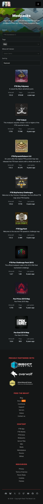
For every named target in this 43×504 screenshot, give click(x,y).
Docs (21, 401)
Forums (21, 453)
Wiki (21, 444)
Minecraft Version (8, 49)
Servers (21, 410)
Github (21, 456)
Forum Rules (21, 475)
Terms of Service (21, 472)
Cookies (21, 478)
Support (21, 407)
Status (21, 413)
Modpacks (21, 438)
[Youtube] (28, 493)
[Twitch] (24, 493)
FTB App (21, 429)
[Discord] (6, 493)
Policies (21, 481)
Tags (4, 39)
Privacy (21, 469)
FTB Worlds (21, 432)
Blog (21, 398)
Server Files (21, 441)
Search (4, 30)
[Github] (37, 493)
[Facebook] (33, 493)
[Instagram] (19, 493)
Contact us (21, 416)
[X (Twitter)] (15, 493)
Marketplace (21, 450)
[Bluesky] (10, 493)
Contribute (21, 404)
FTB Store (21, 435)
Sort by (4, 58)
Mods (21, 447)
